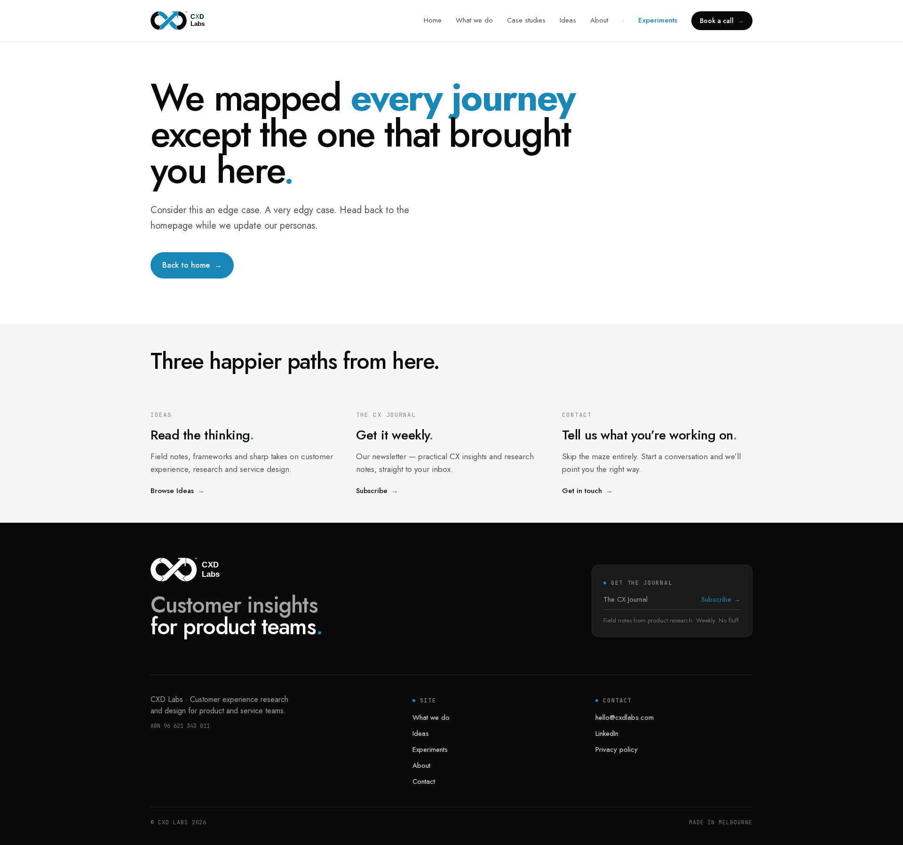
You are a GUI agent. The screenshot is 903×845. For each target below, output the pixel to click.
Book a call (722, 20)
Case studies (526, 20)
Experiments (657, 20)
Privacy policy (616, 749)
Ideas (568, 20)
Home (433, 20)
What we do (474, 20)
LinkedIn (606, 733)
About (599, 20)
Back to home (192, 265)
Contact (423, 781)
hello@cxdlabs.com (624, 717)
